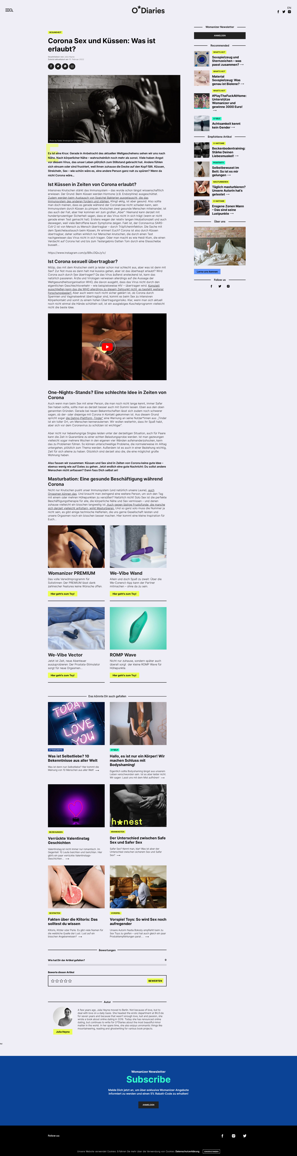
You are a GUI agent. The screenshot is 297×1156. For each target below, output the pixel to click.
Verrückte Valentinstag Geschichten (68, 840)
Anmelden (220, 35)
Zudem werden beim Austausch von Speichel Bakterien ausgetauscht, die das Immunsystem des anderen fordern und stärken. (98, 199)
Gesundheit (55, 32)
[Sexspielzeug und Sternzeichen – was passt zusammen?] (203, 59)
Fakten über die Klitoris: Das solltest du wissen (73, 921)
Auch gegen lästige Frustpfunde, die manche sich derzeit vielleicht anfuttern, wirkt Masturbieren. (106, 506)
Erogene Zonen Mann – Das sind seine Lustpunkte (228, 209)
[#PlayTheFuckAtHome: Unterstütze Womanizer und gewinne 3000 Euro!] (203, 101)
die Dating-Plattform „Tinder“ (84, 418)
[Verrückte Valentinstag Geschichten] (76, 805)
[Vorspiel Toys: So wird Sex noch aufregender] (138, 886)
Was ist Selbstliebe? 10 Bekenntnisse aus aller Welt (72, 758)
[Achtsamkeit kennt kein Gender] (203, 123)
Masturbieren (220, 182)
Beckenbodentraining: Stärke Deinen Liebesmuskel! (228, 152)
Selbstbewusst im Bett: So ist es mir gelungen (225, 171)
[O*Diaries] (148, 10)
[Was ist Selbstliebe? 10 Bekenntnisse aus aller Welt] (76, 723)
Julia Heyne (69, 57)
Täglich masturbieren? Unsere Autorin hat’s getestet (229, 190)
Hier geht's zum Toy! (63, 593)
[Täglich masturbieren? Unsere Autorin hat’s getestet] (203, 188)
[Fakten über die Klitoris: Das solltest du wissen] (76, 886)
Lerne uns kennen (207, 271)
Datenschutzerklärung (187, 1151)
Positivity (218, 162)
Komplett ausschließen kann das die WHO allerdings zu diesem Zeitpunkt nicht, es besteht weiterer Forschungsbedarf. (106, 289)
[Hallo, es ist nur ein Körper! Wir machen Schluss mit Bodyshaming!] (138, 723)
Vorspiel (115, 913)
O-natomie (218, 143)
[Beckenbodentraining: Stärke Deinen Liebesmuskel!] (203, 150)
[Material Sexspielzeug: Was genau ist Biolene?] (203, 78)
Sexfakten (54, 913)
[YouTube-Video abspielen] (107, 346)
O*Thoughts (55, 750)
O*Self (114, 750)
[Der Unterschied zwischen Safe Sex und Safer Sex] (138, 805)
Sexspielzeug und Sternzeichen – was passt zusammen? (226, 60)
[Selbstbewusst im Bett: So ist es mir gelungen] (203, 169)
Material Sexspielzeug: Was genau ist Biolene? (226, 80)
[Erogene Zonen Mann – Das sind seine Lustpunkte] (203, 207)
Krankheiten (117, 832)
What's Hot (219, 52)
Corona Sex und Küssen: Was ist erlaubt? (102, 44)
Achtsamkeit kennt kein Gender (226, 125)
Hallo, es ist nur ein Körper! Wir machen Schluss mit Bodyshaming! (137, 760)
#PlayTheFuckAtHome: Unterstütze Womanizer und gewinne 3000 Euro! (229, 101)
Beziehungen (56, 832)
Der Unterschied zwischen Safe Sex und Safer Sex (138, 840)
